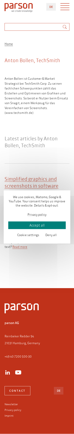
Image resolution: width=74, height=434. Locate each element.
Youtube (18, 372)
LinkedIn (8, 372)
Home (9, 44)
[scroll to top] (32, 270)
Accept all (37, 225)
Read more (19, 247)
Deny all (51, 235)
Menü (64, 7)
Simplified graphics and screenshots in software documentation (31, 186)
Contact (17, 390)
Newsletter (11, 404)
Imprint (9, 415)
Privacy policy (13, 410)
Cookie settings (28, 235)
